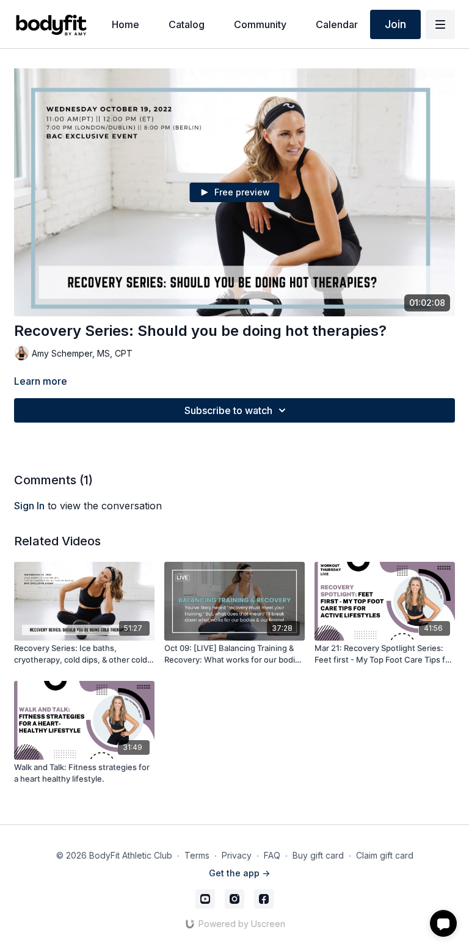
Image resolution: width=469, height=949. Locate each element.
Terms (196, 855)
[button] (443, 923)
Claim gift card (384, 855)
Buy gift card (318, 855)
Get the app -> (239, 873)
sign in (29, 506)
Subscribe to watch (228, 410)
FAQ (272, 855)
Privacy (237, 855)
